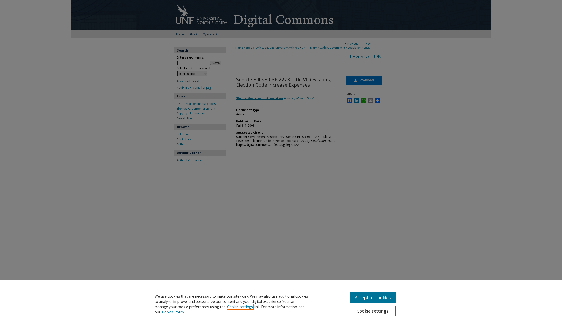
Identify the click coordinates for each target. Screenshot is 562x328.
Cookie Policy (173, 312)
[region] (281, 304)
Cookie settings (240, 306)
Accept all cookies (373, 298)
